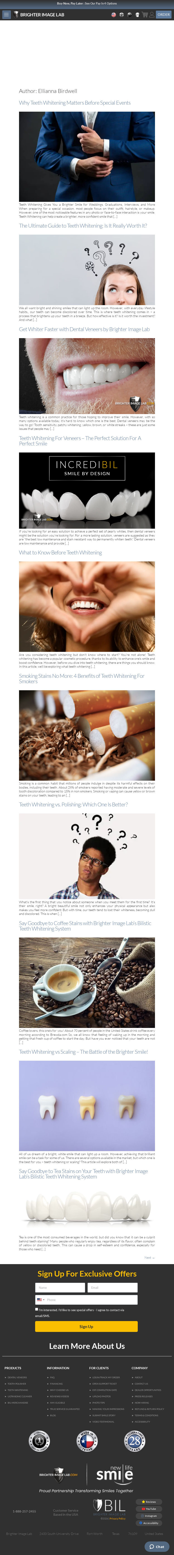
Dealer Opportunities (148, 1390)
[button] (6, 14)
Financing (56, 1383)
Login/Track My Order (106, 1377)
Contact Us (141, 1383)
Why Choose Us (59, 1390)
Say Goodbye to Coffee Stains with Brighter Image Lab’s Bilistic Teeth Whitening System (85, 926)
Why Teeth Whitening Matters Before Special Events (74, 102)
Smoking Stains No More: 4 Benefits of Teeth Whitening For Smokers (82, 678)
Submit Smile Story (104, 1415)
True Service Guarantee (65, 1409)
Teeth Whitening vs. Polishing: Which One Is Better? (73, 804)
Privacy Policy (118, 1518)
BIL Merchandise (18, 1402)
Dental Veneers (17, 1377)
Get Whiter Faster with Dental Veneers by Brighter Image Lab (84, 329)
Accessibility (142, 1421)
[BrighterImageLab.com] (45, 15)
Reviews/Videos (59, 1396)
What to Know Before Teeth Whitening (60, 552)
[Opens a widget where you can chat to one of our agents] (156, 1547)
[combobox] (40, 1300)
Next (150, 1257)
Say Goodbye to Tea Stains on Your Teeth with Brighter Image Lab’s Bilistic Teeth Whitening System (83, 1174)
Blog (53, 1415)
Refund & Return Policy (149, 1409)
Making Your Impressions (108, 1409)
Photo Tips (98, 1402)
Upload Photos (101, 1396)
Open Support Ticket (104, 1383)
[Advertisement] (87, 54)
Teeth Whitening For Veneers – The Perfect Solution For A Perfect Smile (80, 441)
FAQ (52, 1377)
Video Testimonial (103, 1421)
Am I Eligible (57, 1402)
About (139, 1377)
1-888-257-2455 (24, 1511)
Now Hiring (142, 1402)
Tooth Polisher (17, 1383)
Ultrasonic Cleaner (20, 1396)
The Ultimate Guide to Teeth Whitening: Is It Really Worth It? (83, 225)
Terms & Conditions (146, 1415)
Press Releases (143, 1396)
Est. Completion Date (104, 1390)
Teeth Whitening (18, 1390)
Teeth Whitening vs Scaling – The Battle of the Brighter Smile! (83, 1051)
